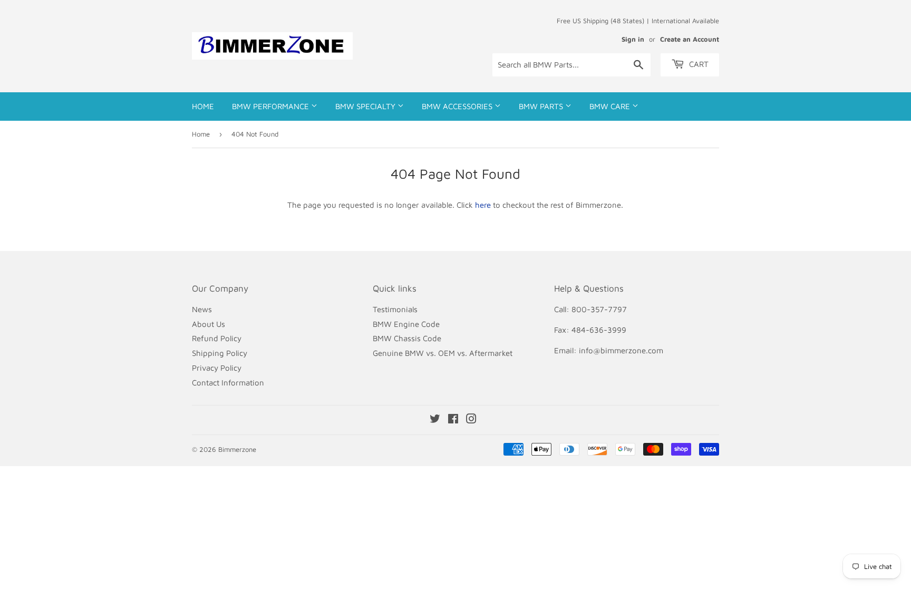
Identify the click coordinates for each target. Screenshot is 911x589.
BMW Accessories (458, 106)
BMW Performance (271, 106)
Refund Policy (216, 338)
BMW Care (610, 106)
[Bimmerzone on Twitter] (435, 420)
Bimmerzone (237, 449)
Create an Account (689, 39)
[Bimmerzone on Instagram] (471, 420)
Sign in (633, 39)
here (483, 204)
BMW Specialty (366, 106)
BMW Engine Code (406, 324)
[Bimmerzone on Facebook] (453, 420)
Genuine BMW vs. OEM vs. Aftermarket (442, 353)
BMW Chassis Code (407, 338)
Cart (698, 64)
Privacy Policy (216, 367)
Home (203, 106)
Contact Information (228, 382)
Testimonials (395, 309)
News (202, 309)
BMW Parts (542, 106)
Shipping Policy (219, 353)
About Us (208, 324)
